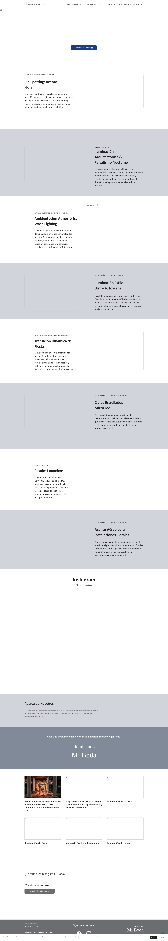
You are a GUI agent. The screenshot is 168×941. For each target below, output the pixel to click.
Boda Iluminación (74, 4)
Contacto (111, 4)
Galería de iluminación (94, 4)
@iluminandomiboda (84, 585)
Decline (162, 937)
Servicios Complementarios (40, 891)
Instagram (84, 579)
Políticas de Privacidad (30, 923)
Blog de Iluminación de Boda (130, 4)
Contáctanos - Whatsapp (84, 48)
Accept (153, 937)
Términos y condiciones (31, 926)
